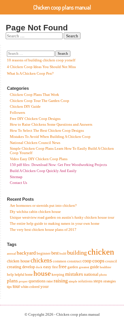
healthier (105, 267)
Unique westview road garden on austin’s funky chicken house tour (62, 217)
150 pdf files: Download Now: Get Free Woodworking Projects (58, 165)
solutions (85, 281)
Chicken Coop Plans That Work (34, 95)
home (29, 275)
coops (98, 261)
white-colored (30, 287)
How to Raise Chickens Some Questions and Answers (51, 125)
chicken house (18, 261)
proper (23, 281)
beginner (43, 253)
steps (97, 281)
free (63, 266)
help (10, 274)
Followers (17, 113)
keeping (58, 274)
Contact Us (18, 183)
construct (74, 261)
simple (73, 281)
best (55, 253)
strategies (109, 281)
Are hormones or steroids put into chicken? (43, 206)
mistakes (74, 274)
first (55, 267)
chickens (41, 260)
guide (94, 267)
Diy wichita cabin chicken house (35, 212)
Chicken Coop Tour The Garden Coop (39, 101)
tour (16, 286)
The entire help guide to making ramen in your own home (54, 224)
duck (39, 267)
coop (86, 261)
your (44, 286)
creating (14, 266)
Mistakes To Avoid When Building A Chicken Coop (50, 137)
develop (28, 267)
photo (103, 274)
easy (47, 266)
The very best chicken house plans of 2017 (43, 230)
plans (12, 281)
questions (37, 281)
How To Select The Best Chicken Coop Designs (47, 131)
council (111, 261)
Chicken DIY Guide (25, 107)
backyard (26, 253)
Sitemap (16, 177)
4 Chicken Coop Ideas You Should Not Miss (41, 67)
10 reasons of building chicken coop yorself (41, 60)
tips (9, 287)
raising (61, 281)
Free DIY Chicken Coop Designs (35, 119)
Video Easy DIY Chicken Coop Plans (38, 159)
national (91, 274)
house (42, 273)
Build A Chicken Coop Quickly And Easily (43, 171)
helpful (19, 275)
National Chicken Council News (35, 143)
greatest (84, 267)
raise (49, 281)
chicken (101, 251)
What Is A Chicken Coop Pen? (30, 74)
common (59, 261)
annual (11, 253)
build (62, 253)
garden (72, 267)
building (77, 252)
